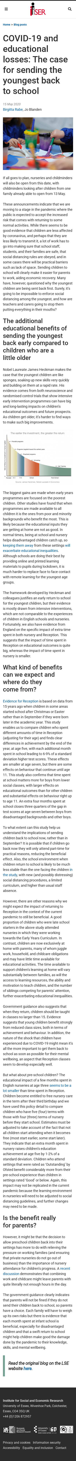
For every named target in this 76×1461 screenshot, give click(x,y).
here (28, 1368)
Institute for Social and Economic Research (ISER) (38, 10)
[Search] (69, 9)
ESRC (16, 1429)
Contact (61, 1448)
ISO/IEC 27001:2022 (66, 1429)
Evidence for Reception (20, 701)
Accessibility (11, 1448)
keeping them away (18, 545)
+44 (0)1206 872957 (17, 1416)
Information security (47, 1442)
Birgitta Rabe (13, 109)
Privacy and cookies (16, 1442)
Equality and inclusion (38, 1448)
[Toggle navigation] (6, 9)
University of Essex (45, 1429)
